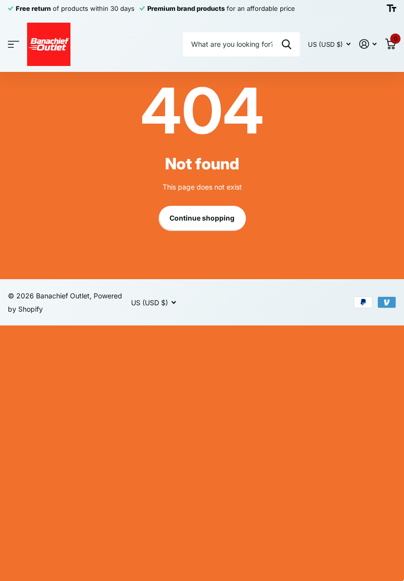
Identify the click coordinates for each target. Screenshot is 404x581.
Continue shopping (202, 218)
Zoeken (286, 44)
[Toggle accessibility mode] (391, 8)
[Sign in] (368, 44)
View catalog (13, 44)
